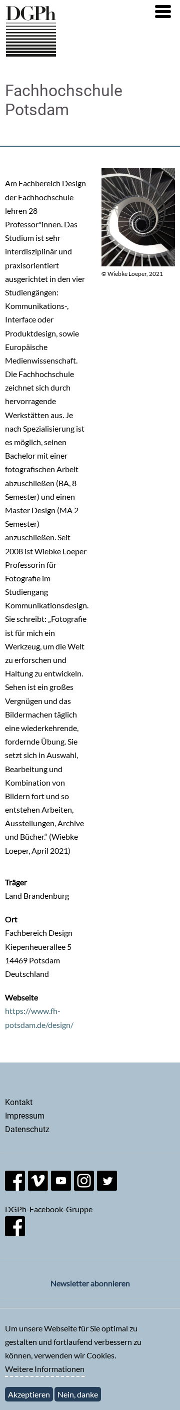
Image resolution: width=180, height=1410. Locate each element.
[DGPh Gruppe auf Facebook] (15, 1233)
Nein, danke (78, 1394)
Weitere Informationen (44, 1368)
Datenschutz (27, 1129)
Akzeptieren (29, 1394)
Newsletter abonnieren (90, 1283)
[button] (163, 11)
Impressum (24, 1116)
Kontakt (18, 1102)
